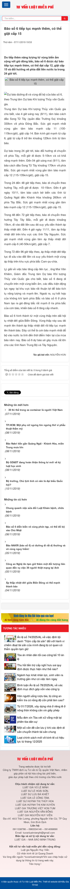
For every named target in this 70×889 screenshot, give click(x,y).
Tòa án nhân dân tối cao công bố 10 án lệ (40, 657)
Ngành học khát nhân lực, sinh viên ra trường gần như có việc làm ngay (40, 677)
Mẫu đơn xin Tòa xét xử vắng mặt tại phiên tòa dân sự (39, 719)
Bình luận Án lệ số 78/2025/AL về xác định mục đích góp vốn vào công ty (40, 687)
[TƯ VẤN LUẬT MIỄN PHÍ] (35, 7)
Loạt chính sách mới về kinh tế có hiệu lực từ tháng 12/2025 (40, 739)
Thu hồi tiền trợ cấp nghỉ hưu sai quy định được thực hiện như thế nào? (39, 667)
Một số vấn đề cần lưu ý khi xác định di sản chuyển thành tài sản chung (41, 729)
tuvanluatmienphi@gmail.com (39, 832)
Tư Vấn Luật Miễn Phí (32, 881)
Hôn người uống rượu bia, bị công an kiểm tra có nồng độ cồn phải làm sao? (40, 698)
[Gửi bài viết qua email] (49, 48)
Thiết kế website (50, 881)
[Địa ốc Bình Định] (35, 617)
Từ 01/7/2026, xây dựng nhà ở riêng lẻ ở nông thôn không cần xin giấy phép (41, 708)
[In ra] (57, 48)
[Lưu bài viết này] (64, 48)
